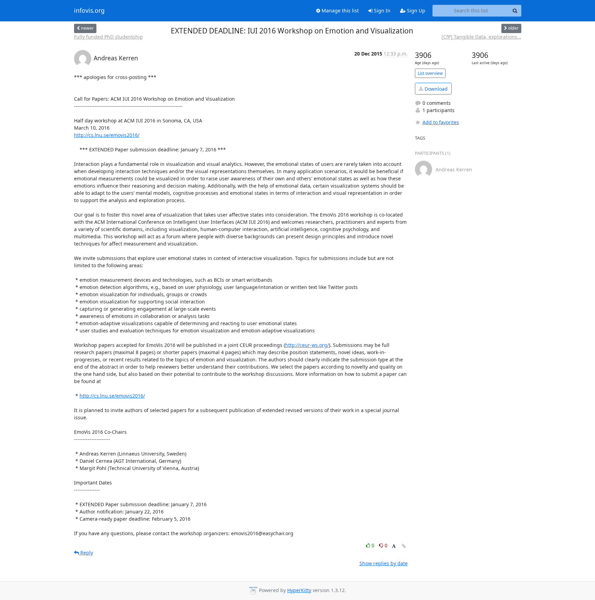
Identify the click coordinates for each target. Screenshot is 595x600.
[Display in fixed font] (393, 546)
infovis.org (89, 11)
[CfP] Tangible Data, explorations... (481, 36)
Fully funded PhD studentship (108, 36)
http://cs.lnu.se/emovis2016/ (106, 135)
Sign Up (415, 10)
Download (435, 89)
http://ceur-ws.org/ (307, 345)
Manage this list (339, 10)
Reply (86, 552)
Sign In (381, 10)
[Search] (515, 11)
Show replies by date (383, 563)
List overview (430, 73)
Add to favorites (440, 122)
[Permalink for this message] (404, 546)
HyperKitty (299, 590)
